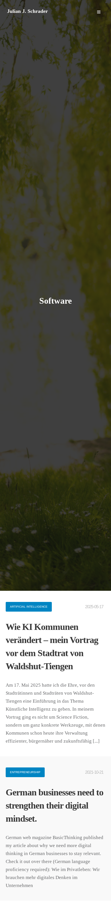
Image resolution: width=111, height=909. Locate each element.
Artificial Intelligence (29, 606)
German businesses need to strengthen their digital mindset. (54, 805)
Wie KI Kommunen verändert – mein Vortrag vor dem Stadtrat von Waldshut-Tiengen (52, 646)
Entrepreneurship (25, 772)
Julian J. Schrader (27, 11)
